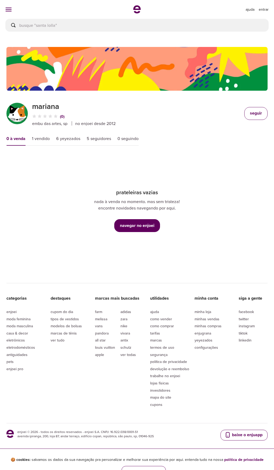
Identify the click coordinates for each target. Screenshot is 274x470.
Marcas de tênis (64, 333)
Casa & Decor (17, 333)
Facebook (246, 311)
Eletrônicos (15, 340)
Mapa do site (160, 397)
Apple (99, 354)
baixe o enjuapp (246, 435)
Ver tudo (57, 340)
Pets (10, 361)
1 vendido (41, 138)
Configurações (206, 347)
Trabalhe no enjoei (165, 376)
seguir (256, 113)
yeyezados (203, 340)
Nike (123, 326)
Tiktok (243, 333)
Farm (98, 311)
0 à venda (15, 138)
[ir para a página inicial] (137, 12)
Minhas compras (208, 326)
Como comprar (162, 326)
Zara (123, 319)
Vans (99, 326)
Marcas (156, 340)
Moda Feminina (18, 319)
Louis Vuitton (105, 347)
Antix (124, 340)
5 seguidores (99, 138)
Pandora (102, 333)
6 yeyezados (68, 138)
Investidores (160, 390)
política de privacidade (244, 459)
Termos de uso (162, 347)
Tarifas (155, 333)
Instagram (247, 326)
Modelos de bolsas (66, 326)
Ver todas (128, 354)
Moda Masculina (19, 326)
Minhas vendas (207, 319)
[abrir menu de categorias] (8, 9)
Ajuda (154, 311)
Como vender (161, 319)
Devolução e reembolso (169, 369)
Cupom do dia (62, 311)
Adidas (125, 311)
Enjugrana (203, 333)
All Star (100, 340)
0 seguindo (128, 138)
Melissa (101, 319)
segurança (159, 354)
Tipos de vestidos (65, 319)
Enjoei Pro (14, 369)
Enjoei (11, 311)
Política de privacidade (168, 361)
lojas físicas (159, 383)
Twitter (244, 319)
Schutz (125, 347)
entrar (264, 9)
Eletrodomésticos (20, 347)
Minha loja (203, 311)
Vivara (125, 333)
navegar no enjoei (137, 225)
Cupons (156, 404)
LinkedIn (245, 340)
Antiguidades (17, 354)
